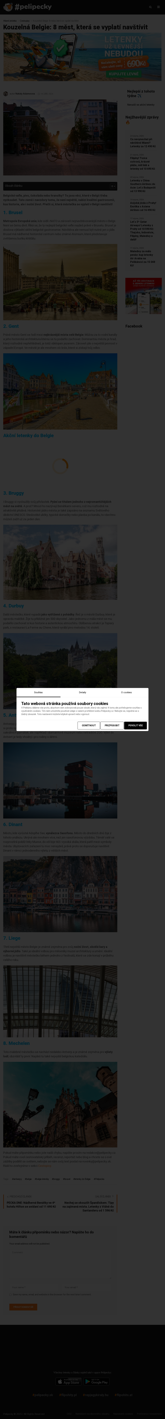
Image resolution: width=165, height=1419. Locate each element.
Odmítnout (89, 725)
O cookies (126, 692)
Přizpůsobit (112, 725)
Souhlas (38, 692)
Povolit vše (135, 725)
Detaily (82, 692)
